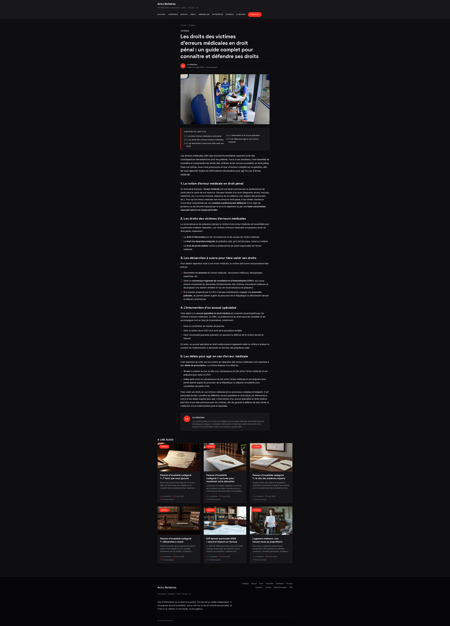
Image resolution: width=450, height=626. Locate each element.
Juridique (173, 14)
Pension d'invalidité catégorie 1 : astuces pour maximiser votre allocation (220, 478)
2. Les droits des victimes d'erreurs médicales (204, 140)
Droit (193, 14)
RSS (290, 587)
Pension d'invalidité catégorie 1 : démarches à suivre (175, 540)
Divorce (230, 14)
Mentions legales (280, 587)
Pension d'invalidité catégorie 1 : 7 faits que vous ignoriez (175, 477)
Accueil (162, 14)
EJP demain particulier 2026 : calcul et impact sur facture (221, 540)
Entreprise (217, 14)
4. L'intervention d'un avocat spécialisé (244, 135)
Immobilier (204, 14)
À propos (240, 14)
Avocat (184, 14)
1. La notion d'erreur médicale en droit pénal (203, 136)
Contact (254, 14)
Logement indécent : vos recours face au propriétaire (267, 540)
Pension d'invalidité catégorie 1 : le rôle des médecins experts (269, 477)
